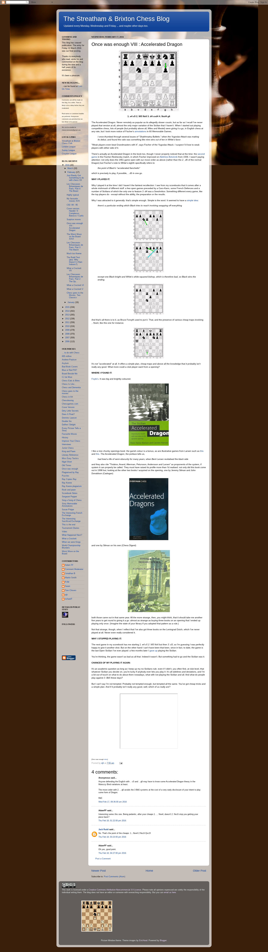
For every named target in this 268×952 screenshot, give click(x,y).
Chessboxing (68, 400)
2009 (67, 330)
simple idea (192, 200)
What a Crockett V (75, 289)
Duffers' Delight (69, 425)
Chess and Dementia (71, 387)
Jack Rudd (103, 829)
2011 (67, 322)
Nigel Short (67, 462)
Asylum (65, 363)
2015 (67, 307)
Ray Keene (67, 483)
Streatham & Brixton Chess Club (71, 142)
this (201, 451)
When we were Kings (71, 542)
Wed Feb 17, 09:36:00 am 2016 (112, 802)
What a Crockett (69, 539)
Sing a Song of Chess (72, 500)
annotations (140, 131)
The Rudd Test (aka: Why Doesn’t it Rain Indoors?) (74, 261)
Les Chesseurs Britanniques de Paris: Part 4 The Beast (75, 187)
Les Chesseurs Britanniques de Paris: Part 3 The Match (75, 246)
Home (149, 870)
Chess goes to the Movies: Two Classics (75, 295)
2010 (67, 326)
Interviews (66, 444)
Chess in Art (67, 397)
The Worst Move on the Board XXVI (74, 236)
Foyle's (95, 379)
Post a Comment (103, 859)
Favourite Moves (69, 434)
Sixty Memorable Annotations (69, 505)
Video (64, 532)
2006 (67, 341)
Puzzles (65, 476)
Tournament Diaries (70, 528)
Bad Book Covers (70, 367)
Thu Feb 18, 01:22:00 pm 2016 (112, 821)
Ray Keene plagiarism (72, 486)
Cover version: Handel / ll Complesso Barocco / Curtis (75, 212)
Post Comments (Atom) (114, 877)
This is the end (68, 525)
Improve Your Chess (71, 441)
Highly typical (73, 195)
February (71, 172)
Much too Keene (74, 253)
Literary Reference (70, 455)
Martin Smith (70, 578)
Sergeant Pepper (69, 497)
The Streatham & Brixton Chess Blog (116, 18)
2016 (67, 165)
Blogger (163, 940)
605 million (66, 356)
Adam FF (69, 565)
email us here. (170, 892)
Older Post (199, 870)
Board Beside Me (69, 374)
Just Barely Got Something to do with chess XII (75, 177)
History (65, 438)
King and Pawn (68, 451)
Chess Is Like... (69, 384)
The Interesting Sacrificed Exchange (71, 520)
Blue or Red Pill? (69, 370)
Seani (67, 586)
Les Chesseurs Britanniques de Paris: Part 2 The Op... (75, 277)
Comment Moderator (74, 569)
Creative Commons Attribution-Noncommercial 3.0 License (115, 890)
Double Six (67, 421)
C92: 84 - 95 (72, 205)
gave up (153, 650)
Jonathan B (70, 573)
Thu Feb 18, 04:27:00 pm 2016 (112, 853)
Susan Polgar (68, 509)
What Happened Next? (72, 535)
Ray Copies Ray (69, 479)
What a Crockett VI (75, 285)
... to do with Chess (70, 353)
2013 (67, 315)
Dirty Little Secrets (70, 411)
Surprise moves (74, 219)
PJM (67, 582)
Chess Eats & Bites (71, 381)
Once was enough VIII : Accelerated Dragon (75, 226)
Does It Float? (68, 414)
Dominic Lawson (69, 418)
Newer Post (98, 870)
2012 (67, 319)
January (71, 302)
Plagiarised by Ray (70, 472)
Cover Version (68, 407)
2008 (67, 334)
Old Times (66, 465)
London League (69, 147)
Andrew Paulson (69, 360)
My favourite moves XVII (73, 200)
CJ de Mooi (67, 377)
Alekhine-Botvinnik (169, 157)
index (105, 759)
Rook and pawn (69, 490)
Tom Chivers (70, 590)
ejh (66, 595)
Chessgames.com (70, 404)
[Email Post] (121, 763)
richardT (68, 599)
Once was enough (70, 469)
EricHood (143, 940)
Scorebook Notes (69, 493)
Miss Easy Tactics (70, 458)
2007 (67, 338)
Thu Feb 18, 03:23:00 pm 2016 (112, 837)
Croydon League (69, 154)
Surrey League (68, 150)
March (70, 168)
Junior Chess (68, 448)
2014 (67, 311)
